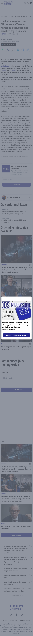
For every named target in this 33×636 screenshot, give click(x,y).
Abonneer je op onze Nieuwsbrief (16, 335)
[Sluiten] (29, 298)
